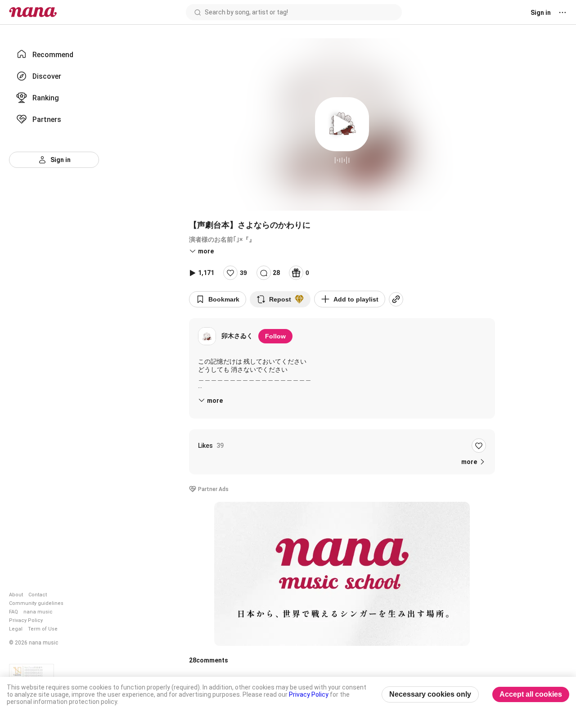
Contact (37, 595)
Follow (275, 336)
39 (243, 272)
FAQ (13, 612)
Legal (15, 629)
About (16, 595)
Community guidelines (36, 603)
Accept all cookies (531, 694)
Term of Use (43, 629)
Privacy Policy (26, 620)
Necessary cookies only (430, 694)
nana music (38, 612)
